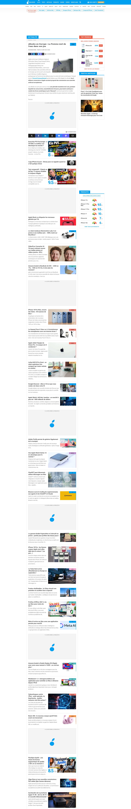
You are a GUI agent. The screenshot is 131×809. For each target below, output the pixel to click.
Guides (62, 2)
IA (80, 6)
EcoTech (77, 6)
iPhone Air (84, 218)
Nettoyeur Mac (77, 10)
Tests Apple (42, 10)
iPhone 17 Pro (85, 209)
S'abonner (100, 2)
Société (84, 6)
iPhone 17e (84, 200)
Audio (46, 6)
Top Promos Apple (32, 10)
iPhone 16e (84, 223)
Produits (56, 2)
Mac (35, 6)
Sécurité (99, 6)
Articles (49, 2)
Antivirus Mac (50, 10)
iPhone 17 (84, 213)
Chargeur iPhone (67, 10)
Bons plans (74, 2)
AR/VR (56, 6)
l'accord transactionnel (40, 78)
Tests (43, 2)
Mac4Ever (30, 40)
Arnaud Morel (33, 49)
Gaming (71, 6)
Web (89, 6)
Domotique (65, 6)
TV (42, 6)
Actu (38, 2)
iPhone (27, 6)
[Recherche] (80, 2)
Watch (38, 6)
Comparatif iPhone (87, 10)
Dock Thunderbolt (99, 10)
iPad (31, 6)
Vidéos (68, 2)
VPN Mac (58, 10)
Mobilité (51, 6)
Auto (60, 6)
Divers (104, 6)
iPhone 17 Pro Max (85, 204)
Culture (93, 6)
